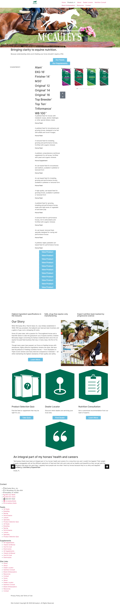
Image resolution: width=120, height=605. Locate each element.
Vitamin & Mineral (9, 545)
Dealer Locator (8, 568)
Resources (7, 574)
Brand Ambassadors (10, 572)
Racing (6, 513)
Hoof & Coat (8, 547)
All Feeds (6, 509)
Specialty (7, 520)
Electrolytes (7, 549)
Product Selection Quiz (11, 522)
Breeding (6, 511)
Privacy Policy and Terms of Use (21, 596)
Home (5, 563)
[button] (71, 2)
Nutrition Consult (9, 570)
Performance (8, 515)
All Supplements (9, 542)
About (6, 565)
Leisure (6, 517)
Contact (6, 576)
